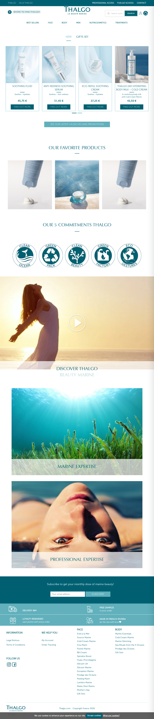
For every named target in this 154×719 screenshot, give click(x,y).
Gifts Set (82, 36)
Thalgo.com (65, 708)
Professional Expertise (77, 559)
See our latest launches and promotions (77, 124)
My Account (47, 640)
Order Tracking (49, 645)
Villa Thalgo (26, 3)
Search (131, 13)
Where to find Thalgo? (26, 12)
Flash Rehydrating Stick (131, 86)
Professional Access (103, 3)
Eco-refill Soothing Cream (58, 88)
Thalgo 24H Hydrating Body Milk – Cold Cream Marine (95, 89)
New (69, 36)
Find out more (22, 107)
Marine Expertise (77, 466)
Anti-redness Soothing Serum (22, 88)
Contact (141, 3)
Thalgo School (125, 3)
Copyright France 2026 (84, 708)
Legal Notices (12, 640)
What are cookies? (111, 715)
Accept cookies (94, 715)
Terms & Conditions (15, 645)
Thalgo (12, 3)
